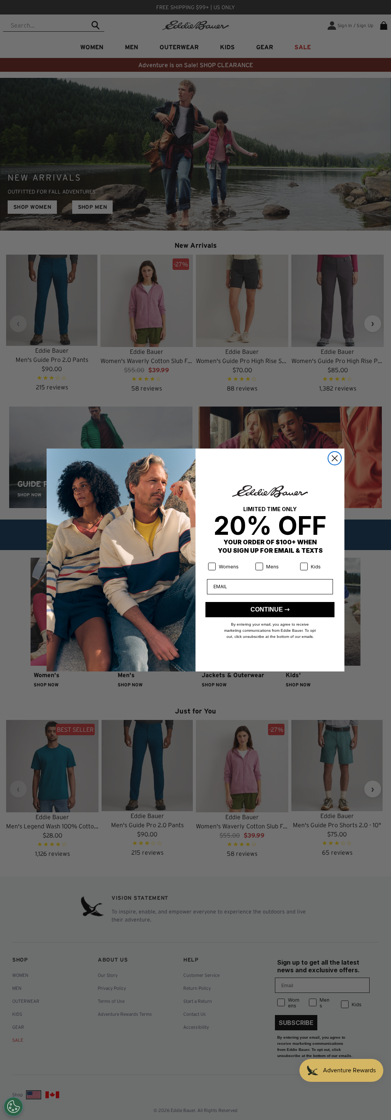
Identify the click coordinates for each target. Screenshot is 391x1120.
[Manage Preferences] (13, 1106)
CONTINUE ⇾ (269, 609)
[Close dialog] (334, 458)
